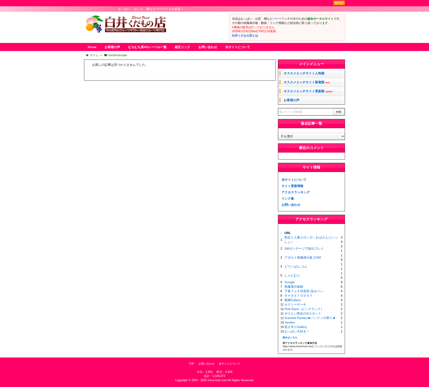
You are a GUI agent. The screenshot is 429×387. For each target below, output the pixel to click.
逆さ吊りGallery (295, 327)
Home (92, 47)
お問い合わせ (207, 47)
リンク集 (288, 198)
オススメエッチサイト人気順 (304, 73)
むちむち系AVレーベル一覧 (147, 47)
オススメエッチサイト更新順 (308, 91)
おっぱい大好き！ (296, 331)
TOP (191, 363)
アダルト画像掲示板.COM (302, 257)
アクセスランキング (296, 192)
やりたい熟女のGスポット (302, 313)
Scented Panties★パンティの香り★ (310, 318)
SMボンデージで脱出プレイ (304, 248)
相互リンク (182, 47)
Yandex (289, 322)
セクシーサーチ (295, 304)
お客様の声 (112, 47)
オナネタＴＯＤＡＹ (298, 295)
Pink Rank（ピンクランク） (304, 309)
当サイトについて (237, 47)
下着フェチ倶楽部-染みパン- (304, 291)
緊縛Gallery (292, 300)
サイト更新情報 (292, 186)
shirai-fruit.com (217, 380)
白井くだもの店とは (245, 35)
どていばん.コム (295, 266)
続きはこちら (290, 337)
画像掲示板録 (293, 286)
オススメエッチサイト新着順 (307, 82)
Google (289, 282)
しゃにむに (292, 275)
